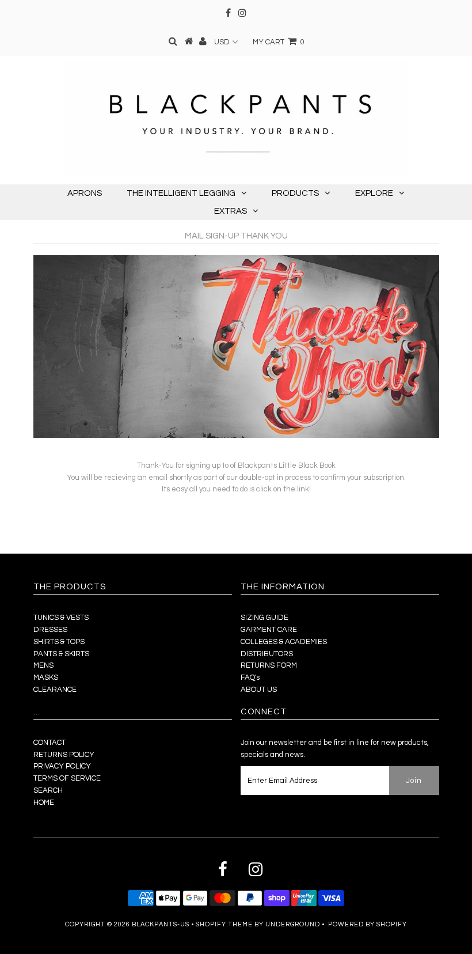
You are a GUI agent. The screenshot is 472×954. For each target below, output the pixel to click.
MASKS (45, 677)
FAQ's (250, 677)
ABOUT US (259, 690)
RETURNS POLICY (63, 755)
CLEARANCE (55, 690)
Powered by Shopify (367, 924)
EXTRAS (230, 211)
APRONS (84, 193)
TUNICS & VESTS (61, 618)
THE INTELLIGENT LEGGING (181, 193)
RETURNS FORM (269, 665)
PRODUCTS (295, 193)
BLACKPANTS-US (160, 924)
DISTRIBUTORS (267, 654)
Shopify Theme (224, 924)
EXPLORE (374, 193)
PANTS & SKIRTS (61, 654)
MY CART (278, 42)
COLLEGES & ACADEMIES (284, 642)
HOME (43, 802)
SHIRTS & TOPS (59, 642)
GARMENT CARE (269, 630)
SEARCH (48, 790)
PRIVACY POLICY (62, 766)
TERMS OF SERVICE (67, 778)
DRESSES (50, 630)
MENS (43, 665)
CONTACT (49, 743)
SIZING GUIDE (264, 618)
